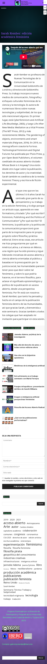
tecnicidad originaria (13, 595)
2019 (5, 519)
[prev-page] (3, 428)
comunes (7, 534)
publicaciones (12, 576)
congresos (19, 534)
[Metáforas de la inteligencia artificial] (7, 368)
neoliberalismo (25, 568)
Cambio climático (26, 527)
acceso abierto (14, 523)
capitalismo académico (12, 531)
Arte (6, 526)
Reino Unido (10, 582)
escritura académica (11, 541)
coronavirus (32, 534)
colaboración (30, 530)
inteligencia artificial (29, 561)
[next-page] (7, 428)
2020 (12, 519)
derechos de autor (20, 538)
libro (39, 565)
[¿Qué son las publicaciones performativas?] (7, 420)
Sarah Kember (9, 586)
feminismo (34, 544)
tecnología (31, 595)
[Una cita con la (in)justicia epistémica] (7, 358)
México (13, 569)
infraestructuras (11, 561)
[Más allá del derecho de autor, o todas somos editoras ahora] (7, 347)
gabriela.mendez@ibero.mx (21, 644)
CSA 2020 (7, 538)
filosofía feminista (21, 548)
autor (14, 527)
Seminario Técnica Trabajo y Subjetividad (17, 591)
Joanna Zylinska (28, 565)
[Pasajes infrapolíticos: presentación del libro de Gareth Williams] (7, 389)
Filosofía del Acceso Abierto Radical (29, 407)
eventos (3, 8)
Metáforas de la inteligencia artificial (29, 366)
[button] (3, 3)
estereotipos (26, 541)
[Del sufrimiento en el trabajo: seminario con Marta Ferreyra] (7, 378)
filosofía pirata (12, 551)
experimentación (14, 544)
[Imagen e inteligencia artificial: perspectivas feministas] (7, 399)
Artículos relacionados (12, 328)
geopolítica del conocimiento (19, 554)
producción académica (19, 572)
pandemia (38, 569)
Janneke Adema (12, 565)
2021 (18, 519)
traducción (16, 599)
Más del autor (29, 328)
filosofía (7, 548)
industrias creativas (14, 558)
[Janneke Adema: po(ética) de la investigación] (7, 337)
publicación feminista (17, 579)
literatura (6, 569)
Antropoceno (33, 523)
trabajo (7, 599)
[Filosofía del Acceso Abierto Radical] (7, 410)
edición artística (35, 538)
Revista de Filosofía (24, 583)
